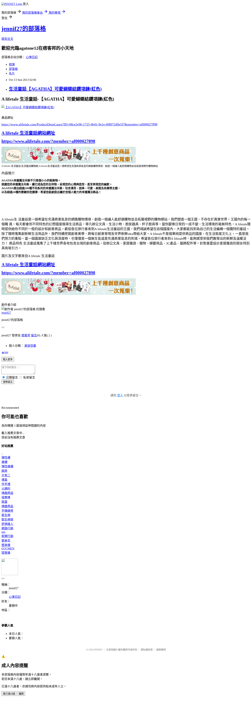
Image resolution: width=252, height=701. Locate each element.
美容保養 (30, 345)
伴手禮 (5, 484)
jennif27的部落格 (23, 28)
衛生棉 (5, 515)
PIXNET (98, 649)
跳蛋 (4, 501)
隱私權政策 (147, 649)
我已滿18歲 (9, 693)
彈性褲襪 (7, 466)
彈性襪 (5, 457)
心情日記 (32, 57)
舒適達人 (7, 524)
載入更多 (8, 359)
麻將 (4, 470)
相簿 (12, 64)
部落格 (13, 68)
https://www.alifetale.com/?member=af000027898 (48, 141)
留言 (34, 335)
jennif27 (6, 312)
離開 (21, 693)
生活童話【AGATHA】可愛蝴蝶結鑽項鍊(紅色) (55, 89)
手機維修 (7, 510)
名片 (12, 73)
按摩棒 (5, 497)
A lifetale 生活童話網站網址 (28, 133)
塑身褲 (5, 545)
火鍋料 (5, 488)
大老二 (5, 475)
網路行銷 (7, 528)
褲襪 (4, 462)
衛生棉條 (7, 519)
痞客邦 (25, 335)
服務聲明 (161, 649)
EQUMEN (7, 548)
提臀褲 (5, 552)
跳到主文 (7, 38)
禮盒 (4, 479)
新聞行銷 (7, 536)
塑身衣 (5, 540)
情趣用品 (7, 493)
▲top (4, 352)
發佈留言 (8, 381)
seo (3, 531)
